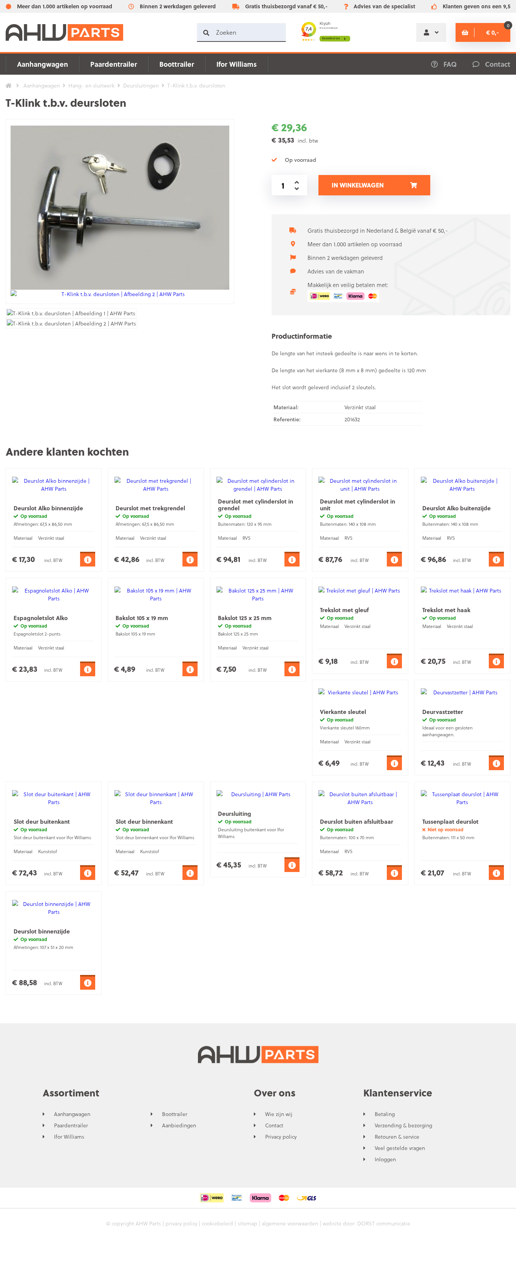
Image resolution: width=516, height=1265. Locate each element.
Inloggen (385, 1159)
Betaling (385, 1114)
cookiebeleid (217, 1223)
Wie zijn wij (278, 1114)
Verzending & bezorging (403, 1125)
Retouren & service (397, 1137)
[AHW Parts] (64, 32)
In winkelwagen (358, 185)
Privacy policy (281, 1137)
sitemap (247, 1223)
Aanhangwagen (42, 64)
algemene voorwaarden (290, 1223)
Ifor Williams (236, 64)
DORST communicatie (383, 1223)
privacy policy (181, 1223)
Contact (274, 1125)
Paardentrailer (113, 64)
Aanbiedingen (179, 1125)
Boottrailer (176, 64)
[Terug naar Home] (9, 86)
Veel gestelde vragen (400, 1148)
